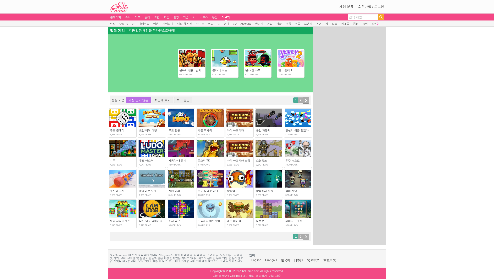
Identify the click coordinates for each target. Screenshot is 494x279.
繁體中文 (329, 260)
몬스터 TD (204, 160)
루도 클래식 (117, 130)
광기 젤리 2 (285, 70)
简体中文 (313, 260)
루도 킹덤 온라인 (208, 190)
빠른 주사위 (205, 130)
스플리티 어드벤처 (209, 221)
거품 (288, 23)
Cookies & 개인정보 (242, 275)
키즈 (137, 17)
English (256, 260)
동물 (214, 17)
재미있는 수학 (293, 221)
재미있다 (167, 23)
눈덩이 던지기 (147, 190)
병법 (210, 23)
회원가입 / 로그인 (371, 7)
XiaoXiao (245, 23)
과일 (269, 23)
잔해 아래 (174, 190)
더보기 (226, 17)
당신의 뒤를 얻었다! (297, 130)
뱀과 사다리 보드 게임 (123, 221)
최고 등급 (183, 100)
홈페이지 (115, 17)
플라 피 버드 (219, 70)
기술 (186, 17)
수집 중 (123, 23)
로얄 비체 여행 (148, 130)
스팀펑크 (261, 160)
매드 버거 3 (234, 221)
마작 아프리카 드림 (238, 160)
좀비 (365, 23)
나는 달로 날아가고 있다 (153, 221)
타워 (112, 23)
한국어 (285, 260)
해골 (279, 23)
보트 (334, 23)
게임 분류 (346, 7)
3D (235, 23)
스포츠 (204, 17)
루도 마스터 (146, 160)
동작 (147, 17)
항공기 (259, 23)
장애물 (345, 23)
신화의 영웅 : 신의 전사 (193, 70)
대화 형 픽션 (184, 23)
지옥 (112, 160)
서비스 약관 (220, 275)
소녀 (128, 17)
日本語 (298, 260)
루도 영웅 (174, 130)
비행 (156, 23)
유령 (318, 23)
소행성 (308, 23)
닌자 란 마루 (252, 70)
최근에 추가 (162, 100)
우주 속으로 (292, 160)
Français (271, 260)
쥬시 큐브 (174, 221)
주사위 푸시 (117, 190)
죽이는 (200, 23)
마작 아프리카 (235, 130)
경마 (226, 23)
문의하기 (261, 275)
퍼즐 (166, 17)
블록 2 (260, 221)
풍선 (356, 23)
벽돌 (297, 23)
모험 (157, 17)
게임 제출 (275, 275)
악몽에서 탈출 (264, 190)
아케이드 (144, 23)
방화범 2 (232, 190)
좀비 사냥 (291, 190)
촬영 (176, 17)
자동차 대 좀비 (177, 160)
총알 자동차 (263, 130)
